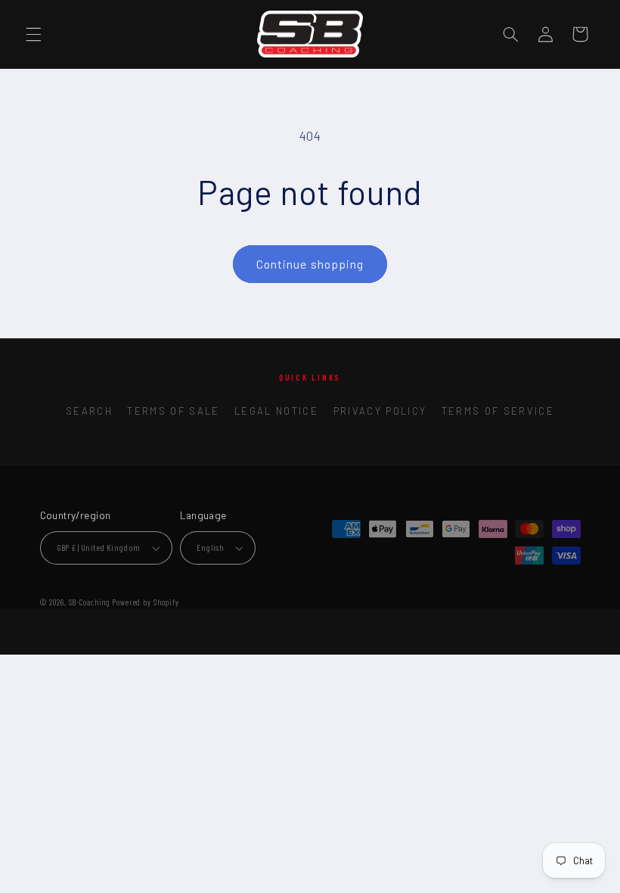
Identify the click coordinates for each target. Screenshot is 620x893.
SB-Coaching (89, 602)
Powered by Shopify (145, 602)
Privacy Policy (380, 411)
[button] (33, 34)
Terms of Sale (173, 411)
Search (89, 411)
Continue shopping (310, 264)
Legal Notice (276, 411)
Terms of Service (498, 411)
